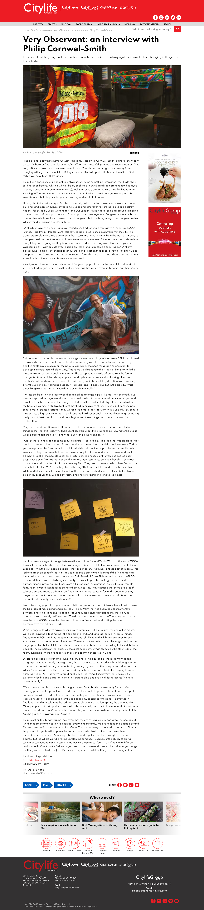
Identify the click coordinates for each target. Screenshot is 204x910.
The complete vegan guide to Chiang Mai (143, 817)
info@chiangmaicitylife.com (67, 887)
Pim (45, 785)
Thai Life (62, 785)
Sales (65, 880)
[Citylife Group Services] (108, 7)
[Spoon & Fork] (127, 8)
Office (66, 878)
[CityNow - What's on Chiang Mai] (89, 7)
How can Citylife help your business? (149, 883)
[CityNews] (70, 7)
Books (29, 785)
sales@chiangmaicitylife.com (149, 889)
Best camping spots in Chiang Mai (60, 817)
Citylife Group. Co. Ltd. (43, 904)
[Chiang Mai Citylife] (40, 8)
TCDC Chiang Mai (36, 759)
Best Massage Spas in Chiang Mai (102, 817)
